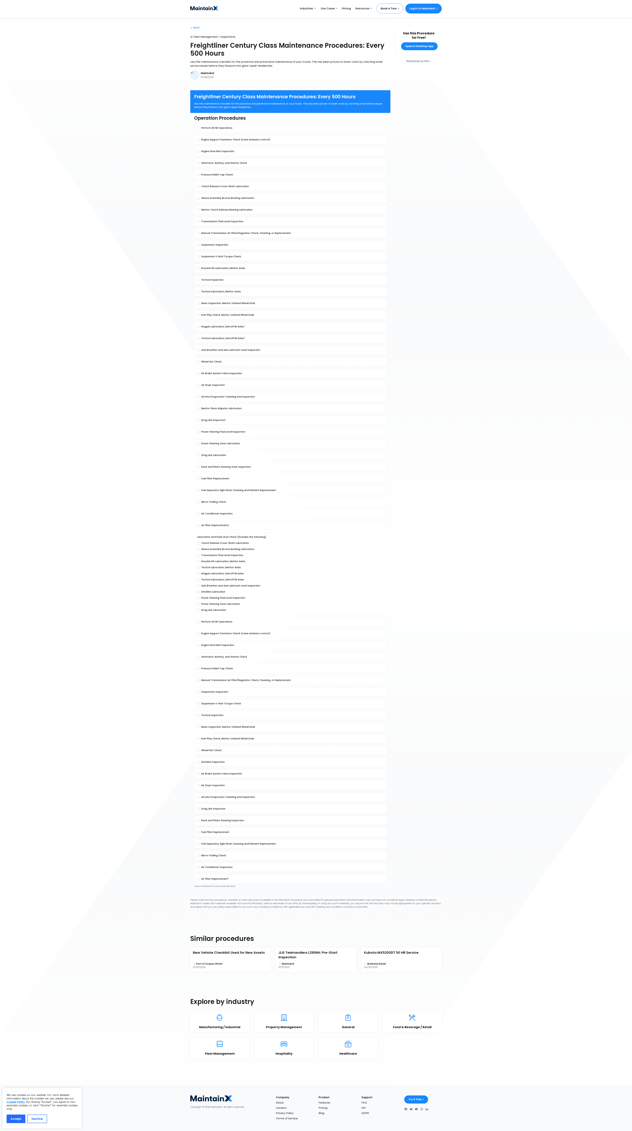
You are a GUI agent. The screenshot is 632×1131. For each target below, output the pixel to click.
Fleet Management (205, 36)
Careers (281, 1108)
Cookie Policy (16, 1102)
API (363, 1108)
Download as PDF (417, 61)
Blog (321, 1113)
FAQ (364, 1102)
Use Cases (328, 8)
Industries (306, 8)
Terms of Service (287, 1118)
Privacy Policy (285, 1113)
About (280, 1102)
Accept (16, 1119)
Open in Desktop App (419, 46)
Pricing (346, 8)
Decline (37, 1119)
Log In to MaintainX (422, 8)
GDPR (365, 1113)
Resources (362, 8)
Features (324, 1102)
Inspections (227, 36)
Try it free (414, 1099)
